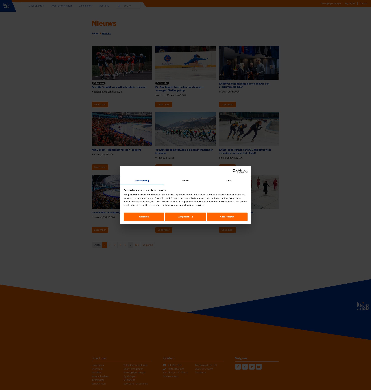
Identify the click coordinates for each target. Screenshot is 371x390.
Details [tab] (185, 180)
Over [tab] (229, 180)
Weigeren (144, 216)
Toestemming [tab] (142, 180)
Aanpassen (184, 216)
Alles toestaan (227, 216)
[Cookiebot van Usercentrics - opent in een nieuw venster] (235, 171)
